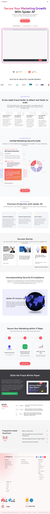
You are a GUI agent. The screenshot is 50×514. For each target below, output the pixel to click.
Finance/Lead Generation (25, 463)
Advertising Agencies (24, 461)
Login (7, 488)
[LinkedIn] (37, 457)
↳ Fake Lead (41, 476)
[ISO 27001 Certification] (27, 500)
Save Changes (15, 54)
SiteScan (6, 466)
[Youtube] (45, 457)
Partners (7, 491)
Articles (39, 463)
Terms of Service (23, 512)
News (39, 469)
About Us (7, 483)
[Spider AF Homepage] (8, 456)
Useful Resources (41, 466)
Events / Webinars (41, 471)
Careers (7, 485)
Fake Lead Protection (8, 463)
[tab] (16, 26)
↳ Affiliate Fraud (41, 477)
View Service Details (9, 183)
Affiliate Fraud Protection (9, 464)
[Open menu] (47, 2)
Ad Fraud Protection (8, 461)
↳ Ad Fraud (41, 474)
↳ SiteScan (41, 479)
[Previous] (3, 166)
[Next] (23, 166)
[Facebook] (41, 457)
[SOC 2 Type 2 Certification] (31, 500)
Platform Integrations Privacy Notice (43, 512)
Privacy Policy (29, 512)
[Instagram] (43, 457)
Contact (7, 486)
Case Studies (40, 461)
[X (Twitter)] (39, 457)
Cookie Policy (35, 512)
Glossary (39, 464)
